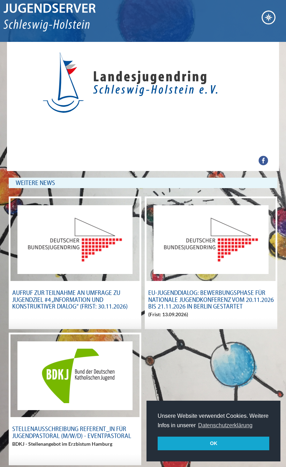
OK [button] (213, 443)
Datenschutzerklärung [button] (225, 425)
